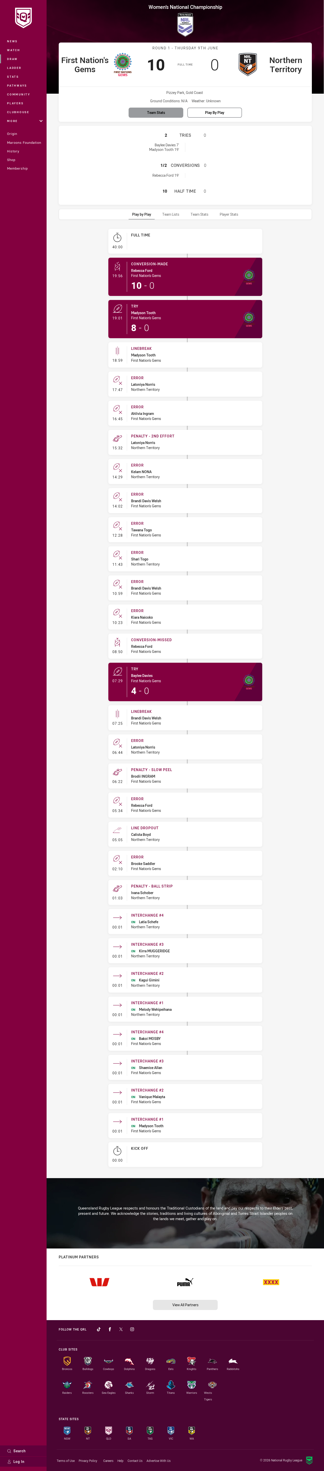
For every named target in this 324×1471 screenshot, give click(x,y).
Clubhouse (18, 112)
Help (120, 1461)
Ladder (14, 68)
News (12, 41)
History (13, 151)
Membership (17, 168)
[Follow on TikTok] (99, 1329)
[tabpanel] (185, 700)
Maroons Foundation (24, 142)
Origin (12, 133)
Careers (108, 1461)
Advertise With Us (159, 1461)
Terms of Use (66, 1461)
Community (18, 94)
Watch (13, 50)
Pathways (17, 85)
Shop (11, 159)
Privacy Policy (88, 1461)
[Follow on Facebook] (110, 1329)
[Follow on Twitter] (121, 1329)
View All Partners (185, 1304)
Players (15, 103)
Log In (19, 1461)
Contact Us (135, 1461)
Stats (13, 76)
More (12, 121)
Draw (12, 59)
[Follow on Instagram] (132, 1329)
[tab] (142, 214)
